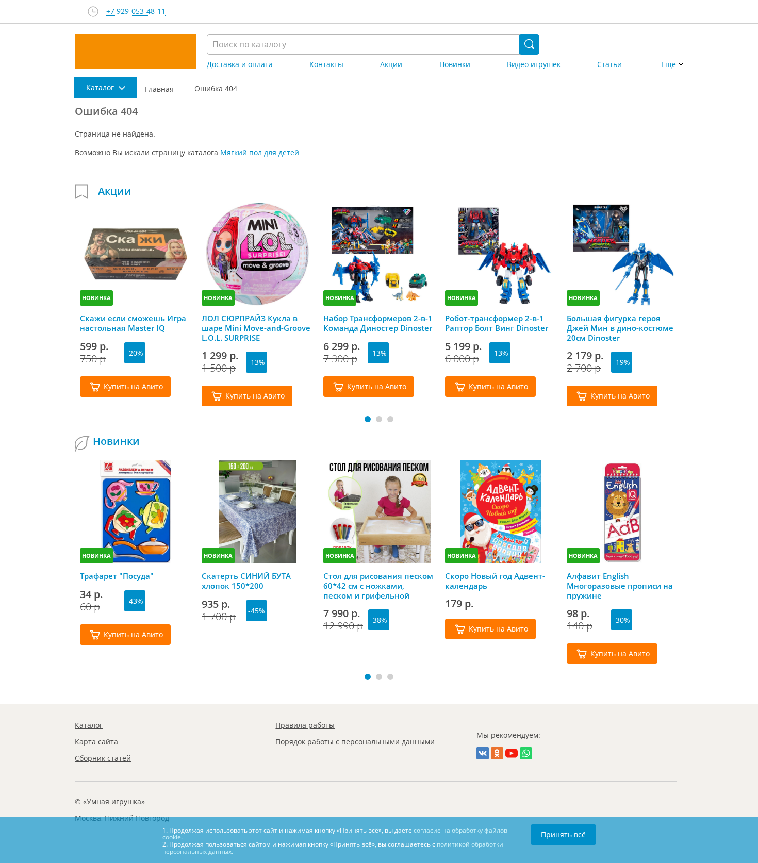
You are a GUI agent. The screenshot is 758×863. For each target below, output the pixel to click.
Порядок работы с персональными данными (355, 741)
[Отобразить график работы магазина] (93, 11)
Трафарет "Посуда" (117, 576)
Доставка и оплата (240, 64)
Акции (391, 64)
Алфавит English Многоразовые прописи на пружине (620, 585)
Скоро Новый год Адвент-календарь (495, 581)
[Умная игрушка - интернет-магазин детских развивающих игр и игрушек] (135, 51)
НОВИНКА (96, 298)
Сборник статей (103, 758)
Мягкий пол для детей (259, 152)
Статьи (609, 64)
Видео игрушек (534, 64)
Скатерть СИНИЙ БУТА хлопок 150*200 (246, 581)
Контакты (326, 64)
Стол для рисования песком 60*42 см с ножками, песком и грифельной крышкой (378, 585)
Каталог (89, 725)
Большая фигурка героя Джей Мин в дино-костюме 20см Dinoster (620, 327)
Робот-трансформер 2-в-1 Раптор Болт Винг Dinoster (496, 323)
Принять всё (563, 834)
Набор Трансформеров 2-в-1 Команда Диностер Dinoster (378, 323)
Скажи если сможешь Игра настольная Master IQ (133, 323)
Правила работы (305, 725)
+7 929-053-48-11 (136, 11)
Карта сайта (96, 741)
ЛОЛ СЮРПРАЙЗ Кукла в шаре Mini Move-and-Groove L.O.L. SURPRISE (256, 327)
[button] (368, 419)
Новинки (454, 64)
